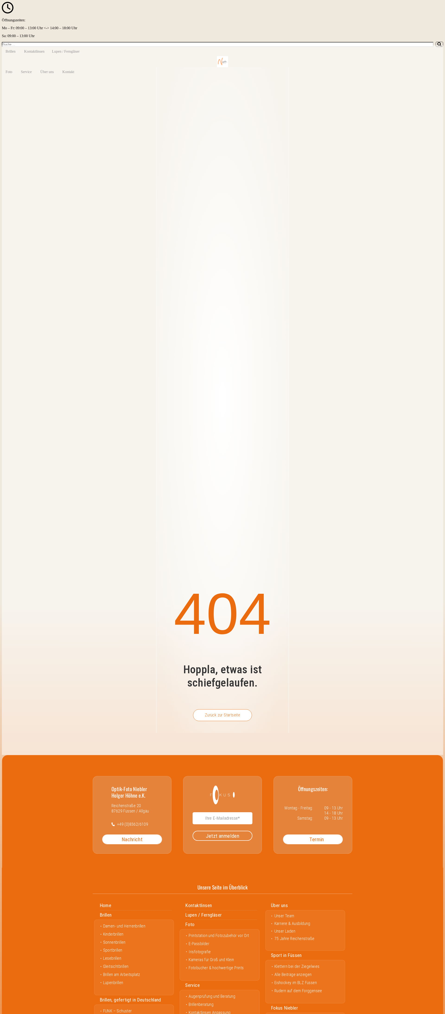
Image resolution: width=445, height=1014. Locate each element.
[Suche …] (217, 44)
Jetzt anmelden (222, 836)
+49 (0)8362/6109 (132, 824)
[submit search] (439, 44)
